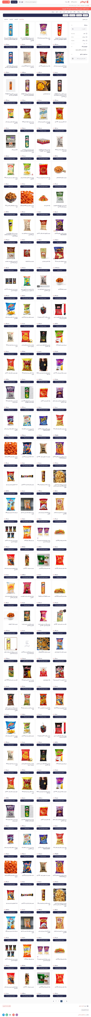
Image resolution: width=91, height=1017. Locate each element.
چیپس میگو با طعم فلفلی (61, 177)
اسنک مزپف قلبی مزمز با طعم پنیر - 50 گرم (27, 597)
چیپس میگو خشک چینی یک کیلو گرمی (27, 513)
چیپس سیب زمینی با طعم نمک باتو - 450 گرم (28, 429)
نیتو (64, 11)
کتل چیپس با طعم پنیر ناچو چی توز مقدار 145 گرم (11, 262)
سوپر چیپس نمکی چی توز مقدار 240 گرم (44, 122)
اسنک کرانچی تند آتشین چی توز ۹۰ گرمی (59, 680)
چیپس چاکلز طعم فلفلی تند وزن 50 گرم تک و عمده (60, 318)
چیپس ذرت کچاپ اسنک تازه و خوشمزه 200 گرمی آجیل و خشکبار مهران (59, 486)
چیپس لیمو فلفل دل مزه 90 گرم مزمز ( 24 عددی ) (27, 652)
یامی (60, 11)
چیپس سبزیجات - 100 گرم (28, 568)
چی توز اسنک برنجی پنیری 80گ (11, 512)
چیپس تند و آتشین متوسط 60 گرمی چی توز (28, 680)
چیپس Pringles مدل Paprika (44, 596)
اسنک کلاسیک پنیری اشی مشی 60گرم (44, 513)
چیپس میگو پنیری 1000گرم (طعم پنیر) (27, 206)
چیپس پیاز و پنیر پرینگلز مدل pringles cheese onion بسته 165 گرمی (27, 151)
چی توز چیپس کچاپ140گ (61, 345)
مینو (57, 11)
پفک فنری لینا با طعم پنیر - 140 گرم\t (44, 708)
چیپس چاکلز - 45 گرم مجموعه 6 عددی (44, 318)
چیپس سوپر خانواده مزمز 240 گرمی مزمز (28, 122)
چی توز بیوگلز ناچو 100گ (29, 540)
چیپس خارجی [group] (72, 15)
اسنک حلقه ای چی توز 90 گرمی (28, 456)
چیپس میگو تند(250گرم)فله (44, 652)
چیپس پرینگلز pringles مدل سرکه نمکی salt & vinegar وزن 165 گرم (10, 38)
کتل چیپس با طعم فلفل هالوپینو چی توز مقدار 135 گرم (60, 206)
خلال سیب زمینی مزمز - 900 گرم (60, 624)
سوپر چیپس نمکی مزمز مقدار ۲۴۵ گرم (59, 429)
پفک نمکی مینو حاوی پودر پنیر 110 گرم (43, 178)
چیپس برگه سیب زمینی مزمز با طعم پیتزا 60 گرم (28, 625)
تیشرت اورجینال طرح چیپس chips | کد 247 (43, 373)
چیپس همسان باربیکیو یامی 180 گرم (43, 485)
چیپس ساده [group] (79, 15)
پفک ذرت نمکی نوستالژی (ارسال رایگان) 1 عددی (28, 345)
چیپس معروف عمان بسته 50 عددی (60, 262)
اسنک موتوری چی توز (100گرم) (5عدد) (60, 708)
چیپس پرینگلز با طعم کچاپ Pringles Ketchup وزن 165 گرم (11, 66)
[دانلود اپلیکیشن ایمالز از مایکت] (3, 1015)
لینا (67, 11)
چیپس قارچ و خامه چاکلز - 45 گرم (43, 233)
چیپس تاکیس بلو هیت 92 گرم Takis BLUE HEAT (44, 429)
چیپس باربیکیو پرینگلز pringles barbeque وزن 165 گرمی (27, 94)
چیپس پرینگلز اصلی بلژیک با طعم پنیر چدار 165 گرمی (10, 652)
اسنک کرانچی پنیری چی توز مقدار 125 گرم (60, 66)
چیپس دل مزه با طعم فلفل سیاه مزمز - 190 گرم (44, 290)
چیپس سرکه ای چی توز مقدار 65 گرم (44, 38)
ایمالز (86, 5)
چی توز (83, 11)
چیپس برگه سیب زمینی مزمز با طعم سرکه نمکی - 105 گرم (44, 625)
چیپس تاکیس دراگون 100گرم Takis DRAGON (60, 234)
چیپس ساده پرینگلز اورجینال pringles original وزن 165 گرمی (60, 38)
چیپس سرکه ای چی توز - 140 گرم (60, 373)
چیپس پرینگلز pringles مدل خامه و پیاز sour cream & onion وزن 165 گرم (27, 39)
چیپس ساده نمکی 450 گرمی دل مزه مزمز (28, 66)
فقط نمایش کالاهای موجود (81, 50)
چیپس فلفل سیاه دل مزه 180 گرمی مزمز (60, 150)
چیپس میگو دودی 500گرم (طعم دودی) (11, 457)
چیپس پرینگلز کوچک (30, 261)
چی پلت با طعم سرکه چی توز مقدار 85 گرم (10, 429)
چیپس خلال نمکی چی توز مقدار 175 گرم (11, 122)
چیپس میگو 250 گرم (62, 289)
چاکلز (74, 11)
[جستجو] (19, 2)
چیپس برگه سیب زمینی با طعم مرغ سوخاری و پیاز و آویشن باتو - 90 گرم (11, 709)
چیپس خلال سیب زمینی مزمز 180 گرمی (10, 178)
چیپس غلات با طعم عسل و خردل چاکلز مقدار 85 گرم (11, 597)
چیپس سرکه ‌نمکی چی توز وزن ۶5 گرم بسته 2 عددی (43, 541)
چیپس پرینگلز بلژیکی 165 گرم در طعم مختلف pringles (27, 401)
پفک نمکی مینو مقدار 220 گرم (60, 568)
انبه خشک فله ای (46, 94)
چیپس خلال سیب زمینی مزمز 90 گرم (27, 708)
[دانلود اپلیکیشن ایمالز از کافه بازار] (7, 1015)
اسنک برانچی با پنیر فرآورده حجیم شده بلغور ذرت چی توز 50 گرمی (27, 290)
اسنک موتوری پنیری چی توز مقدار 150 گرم (10, 569)
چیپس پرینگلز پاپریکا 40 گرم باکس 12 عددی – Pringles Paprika (44, 151)
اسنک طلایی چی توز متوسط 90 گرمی (28, 373)
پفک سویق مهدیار (46, 680)
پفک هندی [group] (85, 15)
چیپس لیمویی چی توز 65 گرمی (28, 317)
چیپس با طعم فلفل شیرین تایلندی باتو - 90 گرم (43, 345)
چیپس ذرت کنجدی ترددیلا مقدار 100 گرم (60, 513)
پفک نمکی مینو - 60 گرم (45, 401)
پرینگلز (78, 11)
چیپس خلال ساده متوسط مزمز (60, 652)
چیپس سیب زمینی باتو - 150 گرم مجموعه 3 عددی (11, 290)
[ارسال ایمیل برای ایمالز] (13, 1015)
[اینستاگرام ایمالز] (17, 1015)
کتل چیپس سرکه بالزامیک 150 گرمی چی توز (11, 401)
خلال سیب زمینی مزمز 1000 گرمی (10, 680)
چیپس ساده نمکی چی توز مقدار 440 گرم (11, 318)
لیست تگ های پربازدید (84, 1009)
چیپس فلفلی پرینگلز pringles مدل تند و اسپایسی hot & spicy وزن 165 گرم (60, 95)
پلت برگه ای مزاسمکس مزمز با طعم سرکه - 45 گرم (59, 401)
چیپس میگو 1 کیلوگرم (13, 624)
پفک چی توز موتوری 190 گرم (44, 66)
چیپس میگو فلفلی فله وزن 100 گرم (11, 206)
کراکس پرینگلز (14, 149)
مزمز (87, 11)
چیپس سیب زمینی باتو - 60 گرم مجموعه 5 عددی (11, 541)
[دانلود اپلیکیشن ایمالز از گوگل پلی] (10, 1015)
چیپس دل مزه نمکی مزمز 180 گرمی (11, 345)
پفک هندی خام (47, 205)
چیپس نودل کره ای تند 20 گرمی (27, 484)
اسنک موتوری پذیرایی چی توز (11, 484)
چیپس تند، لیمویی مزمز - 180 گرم (43, 456)
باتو (71, 11)
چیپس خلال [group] (65, 15)
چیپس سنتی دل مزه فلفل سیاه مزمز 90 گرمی (28, 234)
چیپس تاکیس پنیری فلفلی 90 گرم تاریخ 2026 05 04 (59, 457)
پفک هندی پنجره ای (46, 261)
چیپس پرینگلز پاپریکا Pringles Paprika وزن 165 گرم (11, 94)
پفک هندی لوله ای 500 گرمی (44, 568)
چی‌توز (53, 11)
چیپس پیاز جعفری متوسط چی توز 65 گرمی (27, 178)
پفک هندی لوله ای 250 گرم (61, 540)
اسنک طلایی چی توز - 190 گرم (60, 121)
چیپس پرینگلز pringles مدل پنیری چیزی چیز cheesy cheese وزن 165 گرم (11, 235)
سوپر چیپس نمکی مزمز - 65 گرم (11, 373)
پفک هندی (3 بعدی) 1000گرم (60, 596)
